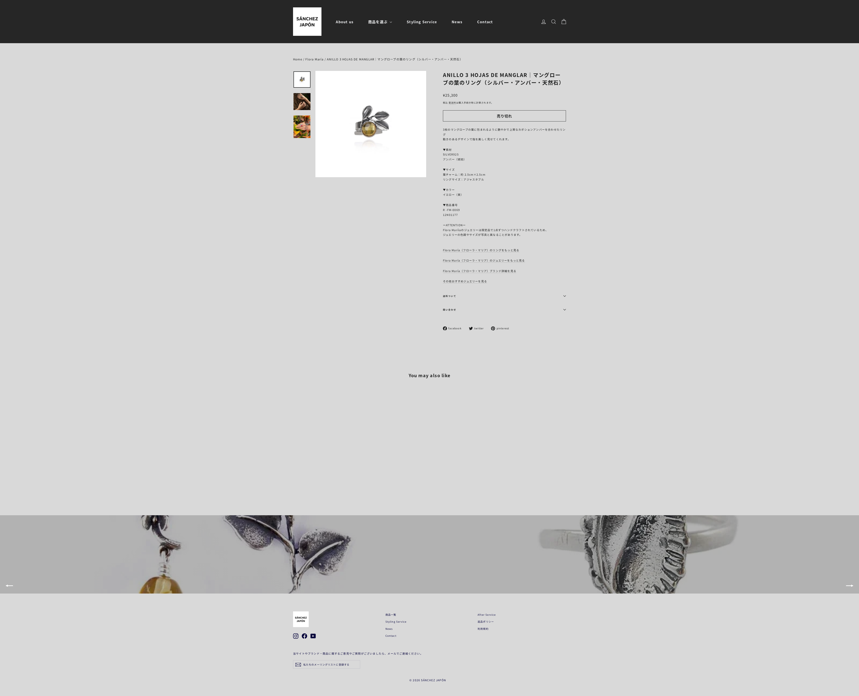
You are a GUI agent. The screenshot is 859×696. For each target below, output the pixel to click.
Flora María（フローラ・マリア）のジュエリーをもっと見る (484, 260)
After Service (487, 614)
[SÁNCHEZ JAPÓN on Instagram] (295, 636)
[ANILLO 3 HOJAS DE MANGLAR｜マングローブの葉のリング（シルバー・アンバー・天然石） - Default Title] (296, 481)
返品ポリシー (486, 621)
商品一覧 (390, 614)
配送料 (452, 102)
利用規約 (483, 628)
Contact (485, 21)
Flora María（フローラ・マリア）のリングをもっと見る (481, 250)
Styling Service (422, 21)
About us (344, 21)
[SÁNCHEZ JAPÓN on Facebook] (304, 636)
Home (297, 59)
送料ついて (449, 296)
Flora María (314, 59)
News (457, 21)
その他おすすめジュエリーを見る (465, 281)
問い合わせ (449, 309)
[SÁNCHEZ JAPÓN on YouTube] (313, 636)
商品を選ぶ (378, 21)
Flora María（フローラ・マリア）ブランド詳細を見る (479, 271)
